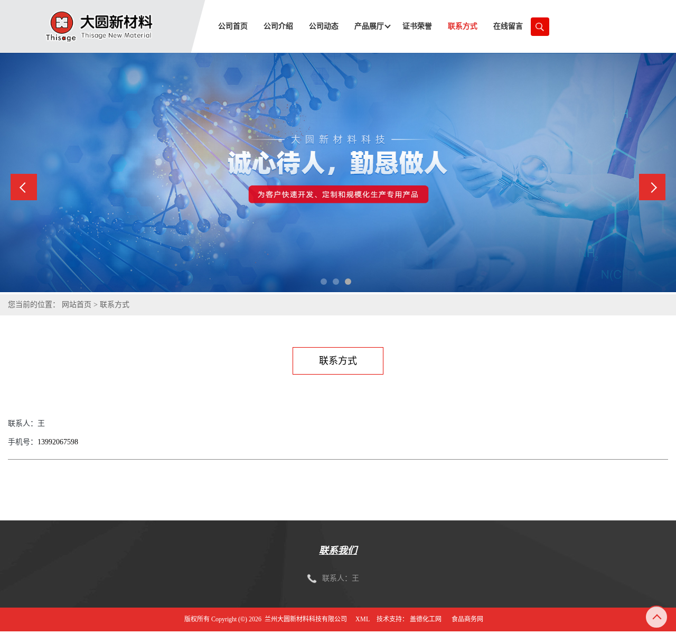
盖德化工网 (426, 619)
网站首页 (76, 305)
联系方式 (114, 305)
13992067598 (57, 442)
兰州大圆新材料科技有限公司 (306, 619)
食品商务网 (467, 619)
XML (362, 619)
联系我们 (338, 550)
